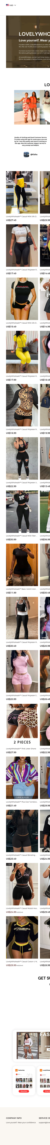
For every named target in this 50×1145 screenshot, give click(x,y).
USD (11, 5)
